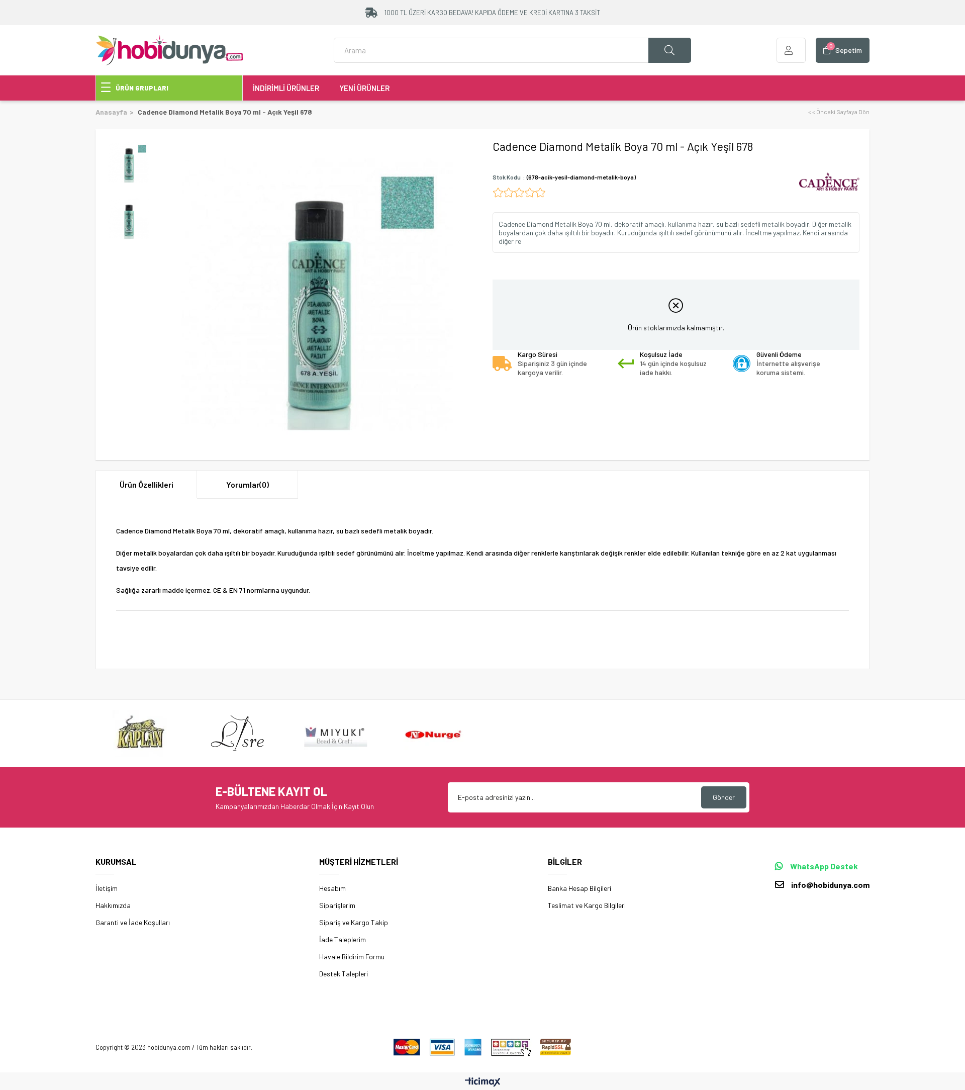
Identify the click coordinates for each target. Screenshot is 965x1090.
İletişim (106, 888)
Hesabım (332, 888)
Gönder (724, 797)
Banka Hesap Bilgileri (579, 888)
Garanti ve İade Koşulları (132, 922)
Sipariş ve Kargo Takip (353, 922)
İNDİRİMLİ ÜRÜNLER (286, 88)
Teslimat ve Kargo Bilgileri (587, 905)
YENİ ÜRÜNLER (364, 88)
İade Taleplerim (342, 939)
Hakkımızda (113, 905)
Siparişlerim (337, 905)
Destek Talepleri (343, 973)
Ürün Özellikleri (146, 484)
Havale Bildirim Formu (351, 956)
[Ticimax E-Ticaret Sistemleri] (483, 1082)
